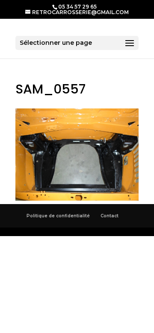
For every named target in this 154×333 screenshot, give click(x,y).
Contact (109, 216)
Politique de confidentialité (58, 216)
